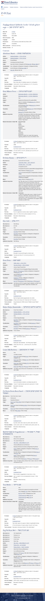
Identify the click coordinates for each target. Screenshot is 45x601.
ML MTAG (26, 105)
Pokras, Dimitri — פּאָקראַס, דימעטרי (21, 547)
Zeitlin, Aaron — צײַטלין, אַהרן (20, 263)
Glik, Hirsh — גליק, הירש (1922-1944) (21, 442)
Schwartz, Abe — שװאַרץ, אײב (25, 164)
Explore (2, 8)
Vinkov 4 (18, 272)
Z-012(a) (13, 31)
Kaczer (15, 448)
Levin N (30, 170)
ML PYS (15, 271)
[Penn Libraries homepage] (9, 3)
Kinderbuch (21, 271)
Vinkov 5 (17, 321)
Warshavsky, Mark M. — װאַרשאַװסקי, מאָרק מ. (28, 94)
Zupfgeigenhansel (17, 80)
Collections (5, 7)
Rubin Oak (16, 356)
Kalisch (15, 455)
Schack (26, 356)
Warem (20, 179)
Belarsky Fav (33, 102)
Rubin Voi (27, 563)
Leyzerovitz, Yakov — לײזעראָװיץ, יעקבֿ (27, 162)
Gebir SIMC (35, 64)
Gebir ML (29, 64)
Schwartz (23, 279)
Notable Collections (14, 7)
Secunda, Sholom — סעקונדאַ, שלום (21, 265)
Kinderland (19, 275)
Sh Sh (23, 110)
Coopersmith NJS (22, 495)
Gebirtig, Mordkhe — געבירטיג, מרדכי (18, 56)
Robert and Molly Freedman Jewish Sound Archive (31, 7)
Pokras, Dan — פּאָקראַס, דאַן (20, 545)
